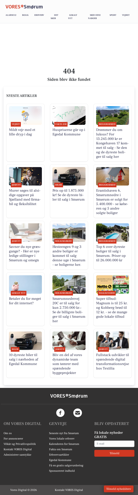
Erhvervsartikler (59, 454)
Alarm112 (11, 15)
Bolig (25, 15)
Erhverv (39, 15)
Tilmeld (114, 453)
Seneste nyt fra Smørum (64, 433)
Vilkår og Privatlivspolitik (20, 444)
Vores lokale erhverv (62, 438)
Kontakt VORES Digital (18, 449)
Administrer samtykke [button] (17, 454)
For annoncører (13, 438)
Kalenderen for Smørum (64, 444)
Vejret (126, 15)
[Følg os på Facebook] (60, 413)
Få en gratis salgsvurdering (66, 465)
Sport (113, 15)
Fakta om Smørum (60, 449)
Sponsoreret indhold (62, 471)
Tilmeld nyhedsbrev (118, 489)
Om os (8, 433)
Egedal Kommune (60, 460)
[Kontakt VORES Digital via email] (77, 413)
